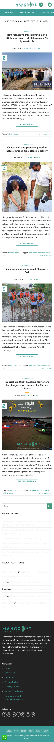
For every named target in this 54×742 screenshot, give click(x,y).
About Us (9, 13)
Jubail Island (32, 252)
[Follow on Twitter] (14, 714)
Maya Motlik (7, 602)
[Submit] (49, 506)
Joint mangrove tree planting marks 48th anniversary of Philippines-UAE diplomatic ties (27, 38)
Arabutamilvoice (9, 571)
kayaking (46, 490)
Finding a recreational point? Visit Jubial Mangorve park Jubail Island (25, 545)
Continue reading (27, 125)
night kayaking (7, 493)
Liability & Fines (12, 686)
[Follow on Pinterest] (23, 714)
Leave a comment (45, 134)
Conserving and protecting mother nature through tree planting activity (27, 149)
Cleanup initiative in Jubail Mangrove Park (27, 270)
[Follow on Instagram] (9, 714)
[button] (50, 5)
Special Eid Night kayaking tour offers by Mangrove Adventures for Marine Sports (27, 385)
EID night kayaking (35, 490)
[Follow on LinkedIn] (28, 714)
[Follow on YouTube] (33, 714)
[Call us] (18, 714)
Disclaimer (10, 677)
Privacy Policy (11, 682)
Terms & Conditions (14, 691)
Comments (47, 368)
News (7, 668)
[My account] (41, 5)
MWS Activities (27, 13)
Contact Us (10, 672)
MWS (40, 48)
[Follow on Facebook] (4, 714)
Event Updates (27, 31)
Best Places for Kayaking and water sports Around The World (25, 554)
